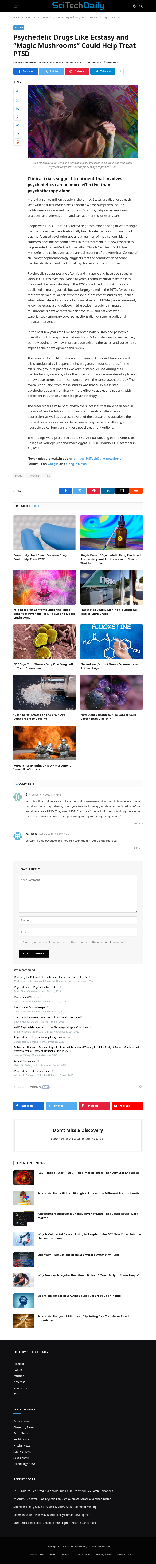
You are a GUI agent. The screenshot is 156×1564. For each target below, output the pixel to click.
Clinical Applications (25, 1061)
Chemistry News (23, 1427)
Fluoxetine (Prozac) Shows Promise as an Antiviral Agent (109, 666)
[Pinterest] (17, 117)
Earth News (20, 1433)
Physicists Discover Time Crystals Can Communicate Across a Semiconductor (62, 1499)
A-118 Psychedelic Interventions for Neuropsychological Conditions (51, 1027)
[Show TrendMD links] (140, 1086)
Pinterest (19, 1382)
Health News (21, 1439)
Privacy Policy (104, 1554)
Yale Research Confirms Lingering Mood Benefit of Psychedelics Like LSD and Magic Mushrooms (44, 613)
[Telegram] (17, 125)
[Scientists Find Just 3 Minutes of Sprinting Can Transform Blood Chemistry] (23, 1321)
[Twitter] (17, 100)
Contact (65, 1554)
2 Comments (94, 62)
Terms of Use (124, 1554)
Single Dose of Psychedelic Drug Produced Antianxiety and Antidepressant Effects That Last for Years (110, 559)
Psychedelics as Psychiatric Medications (37, 987)
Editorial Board (83, 1554)
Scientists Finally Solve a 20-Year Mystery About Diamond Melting (55, 1507)
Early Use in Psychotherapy (29, 1007)
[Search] (141, 6)
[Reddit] (17, 142)
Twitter (17, 1370)
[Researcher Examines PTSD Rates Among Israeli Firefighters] (44, 743)
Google (53, 464)
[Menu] (16, 6)
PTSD (47, 475)
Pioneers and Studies (26, 997)
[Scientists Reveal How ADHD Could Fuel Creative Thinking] (23, 1300)
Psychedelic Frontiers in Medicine (32, 1071)
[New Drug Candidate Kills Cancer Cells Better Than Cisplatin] (111, 692)
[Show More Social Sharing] (120, 71)
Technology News (24, 1464)
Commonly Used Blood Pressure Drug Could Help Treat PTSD (40, 557)
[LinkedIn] (17, 108)
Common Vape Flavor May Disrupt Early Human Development (52, 1515)
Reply (137, 823)
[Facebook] (17, 91)
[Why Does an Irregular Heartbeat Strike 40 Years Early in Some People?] (23, 1280)
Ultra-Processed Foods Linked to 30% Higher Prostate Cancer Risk (54, 1523)
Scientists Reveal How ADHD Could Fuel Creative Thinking (79, 1296)
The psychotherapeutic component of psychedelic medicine (47, 1017)
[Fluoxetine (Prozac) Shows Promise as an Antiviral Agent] (111, 641)
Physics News (21, 1445)
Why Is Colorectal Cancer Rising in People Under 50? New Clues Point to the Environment (89, 1236)
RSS (15, 1394)
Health (19, 28)
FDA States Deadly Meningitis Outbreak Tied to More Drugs (109, 611)
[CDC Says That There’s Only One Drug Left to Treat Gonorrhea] (44, 641)
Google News (76, 464)
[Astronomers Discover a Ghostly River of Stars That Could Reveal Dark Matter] (23, 1218)
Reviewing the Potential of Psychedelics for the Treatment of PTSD (51, 977)
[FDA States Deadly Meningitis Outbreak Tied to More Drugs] (111, 587)
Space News (21, 1457)
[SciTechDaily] (78, 6)
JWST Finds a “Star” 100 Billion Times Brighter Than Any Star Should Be (88, 1173)
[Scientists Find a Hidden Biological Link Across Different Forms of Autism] (23, 1198)
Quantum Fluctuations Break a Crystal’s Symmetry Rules (78, 1255)
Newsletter (20, 1388)
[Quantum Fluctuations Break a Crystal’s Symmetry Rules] (23, 1259)
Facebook (19, 1363)
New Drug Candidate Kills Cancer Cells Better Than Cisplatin (108, 716)
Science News (22, 1451)
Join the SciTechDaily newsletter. (97, 458)
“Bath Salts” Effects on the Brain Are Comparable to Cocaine (39, 716)
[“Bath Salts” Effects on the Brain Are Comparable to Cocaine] (44, 692)
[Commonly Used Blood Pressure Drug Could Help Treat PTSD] (44, 532)
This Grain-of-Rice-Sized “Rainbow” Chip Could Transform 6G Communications (63, 1491)
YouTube (18, 1376)
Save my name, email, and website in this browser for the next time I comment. (73, 942)
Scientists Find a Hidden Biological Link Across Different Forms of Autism (90, 1193)
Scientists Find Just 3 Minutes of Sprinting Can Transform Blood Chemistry (83, 1318)
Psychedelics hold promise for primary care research (43, 1037)
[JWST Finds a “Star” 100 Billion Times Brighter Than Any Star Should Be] (23, 1177)
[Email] (17, 133)
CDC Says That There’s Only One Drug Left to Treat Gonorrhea (43, 666)
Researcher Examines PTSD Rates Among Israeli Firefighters (42, 767)
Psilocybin (33, 475)
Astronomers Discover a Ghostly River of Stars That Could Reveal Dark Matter (88, 1216)
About (52, 1554)
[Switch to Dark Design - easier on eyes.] (134, 6)
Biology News (21, 1421)
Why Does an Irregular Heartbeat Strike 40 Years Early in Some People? (89, 1275)
